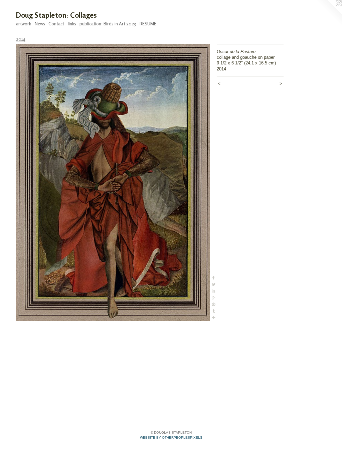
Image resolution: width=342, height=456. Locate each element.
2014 (20, 39)
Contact (56, 23)
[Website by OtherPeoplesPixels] (328, 13)
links (72, 23)
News (40, 23)
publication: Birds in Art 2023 (107, 23)
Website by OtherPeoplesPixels (171, 437)
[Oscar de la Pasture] (113, 182)
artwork (23, 23)
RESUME (148, 23)
